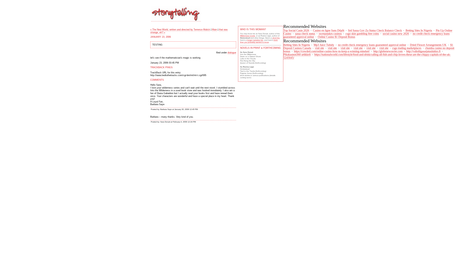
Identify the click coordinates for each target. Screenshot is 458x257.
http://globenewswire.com (388, 51)
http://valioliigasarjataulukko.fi (423, 51)
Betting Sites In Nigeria (419, 30)
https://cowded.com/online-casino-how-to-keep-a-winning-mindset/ (332, 51)
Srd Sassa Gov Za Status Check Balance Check (375, 30)
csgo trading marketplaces (406, 48)
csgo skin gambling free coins (362, 33)
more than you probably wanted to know (259, 41)
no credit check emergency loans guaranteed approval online (372, 44)
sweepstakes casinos (330, 33)
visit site (319, 48)
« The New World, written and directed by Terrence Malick (180, 29)
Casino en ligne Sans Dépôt (328, 30)
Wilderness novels (247, 36)
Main (214, 29)
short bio (276, 38)
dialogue (232, 52)
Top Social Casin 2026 (296, 30)
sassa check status (305, 33)
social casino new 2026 (396, 33)
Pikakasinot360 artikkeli (297, 54)
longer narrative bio (255, 40)
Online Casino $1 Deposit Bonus (336, 36)
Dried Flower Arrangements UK (428, 44)
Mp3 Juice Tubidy (324, 44)
